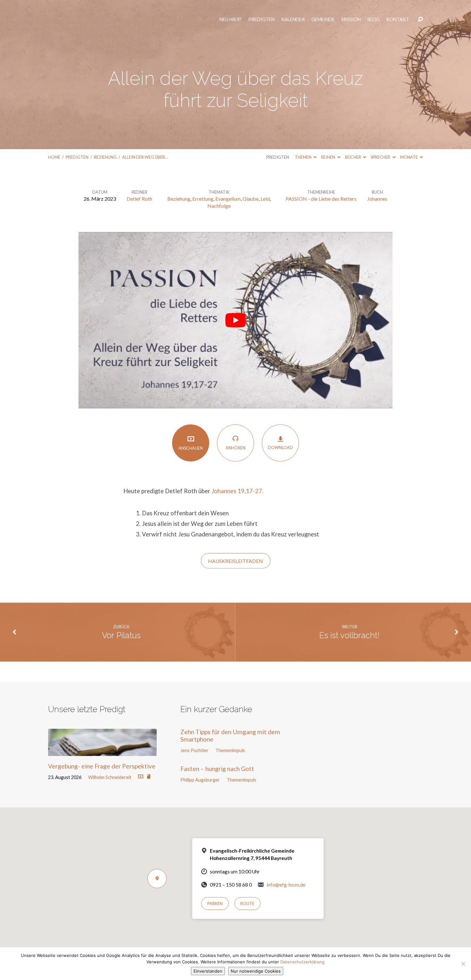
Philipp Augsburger (200, 780)
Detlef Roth (139, 199)
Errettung (202, 199)
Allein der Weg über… (145, 157)
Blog (375, 22)
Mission (352, 22)
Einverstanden (208, 971)
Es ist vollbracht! (349, 635)
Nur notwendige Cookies (256, 971)
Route (247, 903)
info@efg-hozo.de (286, 885)
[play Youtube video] (235, 320)
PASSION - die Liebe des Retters (321, 199)
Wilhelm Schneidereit (109, 777)
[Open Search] (420, 22)
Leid (265, 199)
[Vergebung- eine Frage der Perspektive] (102, 751)
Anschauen (190, 448)
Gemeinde (324, 22)
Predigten (263, 22)
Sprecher (381, 157)
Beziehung (105, 157)
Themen (303, 157)
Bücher (353, 157)
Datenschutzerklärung (302, 961)
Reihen (328, 157)
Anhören (235, 447)
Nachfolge (219, 206)
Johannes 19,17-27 (236, 490)
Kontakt (399, 22)
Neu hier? (232, 22)
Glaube (251, 199)
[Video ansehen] (140, 776)
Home (54, 157)
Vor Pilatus (121, 635)
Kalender (294, 22)
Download (280, 447)
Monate (409, 157)
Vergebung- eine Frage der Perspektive (101, 766)
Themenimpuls (230, 750)
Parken (215, 903)
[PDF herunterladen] (148, 777)
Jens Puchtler (194, 750)
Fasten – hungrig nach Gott (217, 768)
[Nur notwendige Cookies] (463, 963)
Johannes (377, 199)
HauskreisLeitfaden (235, 561)
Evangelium (228, 199)
